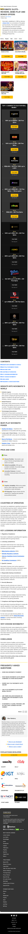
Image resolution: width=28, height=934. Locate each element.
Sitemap (14, 918)
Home (2, 6)
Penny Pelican (6, 875)
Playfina (5, 850)
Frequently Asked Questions (10, 381)
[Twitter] (14, 915)
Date (11, 38)
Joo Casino (5, 837)
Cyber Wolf (5, 866)
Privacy (14, 924)
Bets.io (4, 856)
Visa (4, 893)
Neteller (5, 902)
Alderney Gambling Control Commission (13, 556)
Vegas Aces (6, 854)
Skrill (4, 900)
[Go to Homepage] (7, 812)
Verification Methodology (14, 928)
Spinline (5, 852)
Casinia (5, 845)
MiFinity (5, 906)
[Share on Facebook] (23, 712)
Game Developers (8, 6)
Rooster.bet (5, 843)
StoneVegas (6, 839)
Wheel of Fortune (7, 864)
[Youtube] (16, 915)
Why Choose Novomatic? (9, 377)
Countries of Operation (9, 372)
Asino (4, 841)
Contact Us (14, 922)
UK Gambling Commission (9, 560)
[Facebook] (11, 915)
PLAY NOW (14, 126)
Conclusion (5, 379)
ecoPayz (5, 904)
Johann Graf (5, 23)
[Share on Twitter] (26, 712)
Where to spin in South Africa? (15, 744)
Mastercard (5, 895)
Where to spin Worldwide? (15, 742)
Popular (6, 38)
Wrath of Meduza (7, 870)
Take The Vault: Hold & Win (9, 868)
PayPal (5, 897)
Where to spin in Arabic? (15, 746)
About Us (14, 920)
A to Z (16, 38)
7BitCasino (5, 847)
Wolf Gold (5, 881)
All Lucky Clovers (7, 879)
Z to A (20, 38)
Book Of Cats (6, 877)
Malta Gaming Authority (8, 551)
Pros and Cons (6, 369)
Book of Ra (5, 862)
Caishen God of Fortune (8, 883)
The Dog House (6, 872)
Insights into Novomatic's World (11, 364)
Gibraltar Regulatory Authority (10, 553)
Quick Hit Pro (6, 885)
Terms (14, 926)
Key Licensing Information (9, 374)
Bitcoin (4, 891)
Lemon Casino (6, 835)
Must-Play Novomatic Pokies (10, 367)
